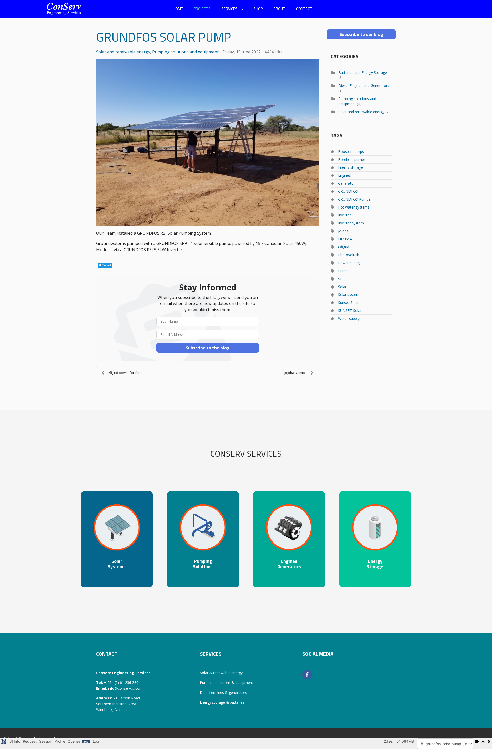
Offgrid (343, 246)
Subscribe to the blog (208, 348)
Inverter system (351, 223)
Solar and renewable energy (123, 52)
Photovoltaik (348, 254)
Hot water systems (354, 207)
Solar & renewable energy (221, 672)
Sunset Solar (348, 302)
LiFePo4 (345, 238)
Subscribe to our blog (361, 34)
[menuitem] (178, 9)
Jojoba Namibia (296, 372)
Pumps (344, 270)
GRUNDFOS (348, 191)
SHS (341, 278)
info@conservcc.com (125, 688)
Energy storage (350, 167)
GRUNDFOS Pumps (354, 199)
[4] (207, 142)
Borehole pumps (352, 159)
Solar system (349, 294)
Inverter (344, 215)
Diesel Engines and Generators (363, 85)
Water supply (349, 318)
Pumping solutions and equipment (185, 52)
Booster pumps (351, 151)
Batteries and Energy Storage (362, 72)
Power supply (349, 262)
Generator (346, 183)
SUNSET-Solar (350, 310)
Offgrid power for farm (124, 372)
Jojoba (343, 231)
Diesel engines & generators (223, 692)
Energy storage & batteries (222, 702)
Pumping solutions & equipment (226, 682)
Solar (342, 286)
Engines (344, 175)
